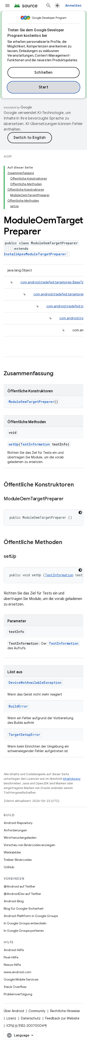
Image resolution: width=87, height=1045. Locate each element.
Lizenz (11, 1018)
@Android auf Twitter (19, 886)
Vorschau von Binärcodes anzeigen (29, 845)
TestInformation (35, 444)
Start (43, 87)
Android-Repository (18, 823)
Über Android (14, 1011)
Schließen (43, 72)
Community (37, 1011)
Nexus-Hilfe (12, 965)
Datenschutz (31, 1018)
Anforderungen (15, 830)
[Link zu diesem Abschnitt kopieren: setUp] (21, 556)
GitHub (9, 867)
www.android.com (17, 972)
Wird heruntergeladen (20, 837)
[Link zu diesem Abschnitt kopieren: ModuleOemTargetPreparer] (68, 499)
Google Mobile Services (21, 979)
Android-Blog (14, 901)
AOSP (8, 156)
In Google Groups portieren (24, 931)
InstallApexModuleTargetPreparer (35, 254)
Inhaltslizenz (72, 779)
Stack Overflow (15, 987)
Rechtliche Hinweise (65, 1011)
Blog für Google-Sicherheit (23, 908)
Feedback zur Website (62, 1018)
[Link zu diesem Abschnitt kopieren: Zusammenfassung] (58, 374)
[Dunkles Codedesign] (80, 512)
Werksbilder (12, 852)
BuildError (18, 706)
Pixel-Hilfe (11, 957)
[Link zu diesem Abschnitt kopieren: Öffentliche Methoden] (66, 542)
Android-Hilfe (14, 950)
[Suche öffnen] (48, 5)
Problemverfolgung (18, 994)
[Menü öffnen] (7, 5)
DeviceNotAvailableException (35, 682)
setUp (14, 444)
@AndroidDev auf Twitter (22, 894)
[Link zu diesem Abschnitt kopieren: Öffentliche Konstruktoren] (78, 485)
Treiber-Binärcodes (18, 860)
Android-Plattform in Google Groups (31, 916)
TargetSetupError (24, 734)
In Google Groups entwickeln (25, 923)
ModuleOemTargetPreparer (31, 401)
